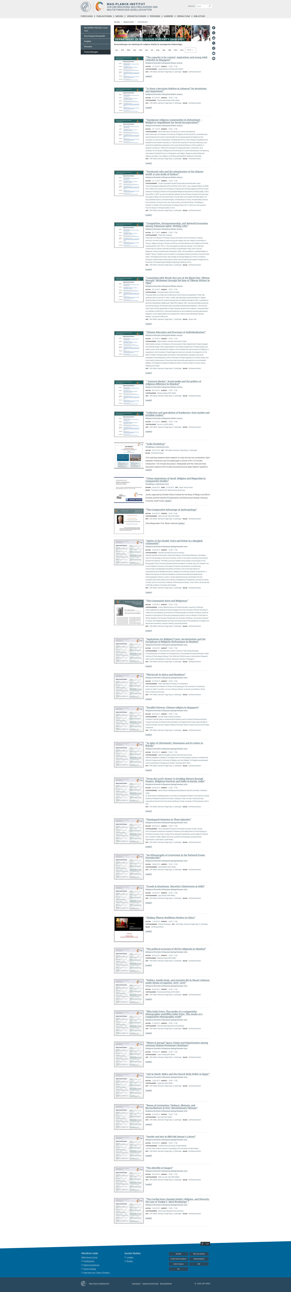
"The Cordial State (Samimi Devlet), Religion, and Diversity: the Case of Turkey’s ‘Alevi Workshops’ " (178, 1200)
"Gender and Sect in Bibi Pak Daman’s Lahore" (171, 1136)
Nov (175, 50)
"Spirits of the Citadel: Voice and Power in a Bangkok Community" (174, 542)
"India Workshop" (156, 444)
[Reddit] (213, 38)
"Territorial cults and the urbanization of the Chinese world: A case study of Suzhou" (174, 173)
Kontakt (178, 1254)
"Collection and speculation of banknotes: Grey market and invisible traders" (177, 414)
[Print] (213, 58)
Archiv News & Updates (178, 1259)
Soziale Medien (132, 1253)
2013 (189, 50)
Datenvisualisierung (91, 1265)
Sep (163, 50)
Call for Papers (178, 1264)
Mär (128, 50)
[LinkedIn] (213, 33)
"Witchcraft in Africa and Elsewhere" (166, 674)
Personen (88, 46)
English (191, 6)
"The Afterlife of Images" (159, 1168)
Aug (157, 50)
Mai (140, 50)
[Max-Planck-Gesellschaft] (85, 1283)
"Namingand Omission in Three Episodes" (168, 819)
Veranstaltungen (91, 52)
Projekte (87, 41)
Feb (122, 50)
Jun (146, 50)
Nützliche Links (89, 1253)
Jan (116, 50)
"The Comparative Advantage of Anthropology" (171, 509)
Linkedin (130, 1257)
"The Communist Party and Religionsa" (167, 600)
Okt (169, 50)
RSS (199, 1264)
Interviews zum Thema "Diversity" (96, 1273)
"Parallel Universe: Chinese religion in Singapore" (172, 707)
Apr (134, 50)
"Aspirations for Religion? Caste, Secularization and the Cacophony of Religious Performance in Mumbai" (176, 640)
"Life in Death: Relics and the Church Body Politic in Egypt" (178, 1074)
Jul (152, 50)
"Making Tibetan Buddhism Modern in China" (171, 917)
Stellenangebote (198, 1259)
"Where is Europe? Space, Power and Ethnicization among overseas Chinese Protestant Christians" (177, 1044)
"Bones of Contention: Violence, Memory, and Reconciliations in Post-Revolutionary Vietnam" (172, 1106)
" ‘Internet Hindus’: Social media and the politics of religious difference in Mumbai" (173, 382)
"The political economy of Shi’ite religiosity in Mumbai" (176, 949)
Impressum (136, 1284)
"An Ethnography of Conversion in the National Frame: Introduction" (175, 856)
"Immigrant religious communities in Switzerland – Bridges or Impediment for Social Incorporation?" (174, 121)
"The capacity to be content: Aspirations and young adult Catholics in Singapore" (176, 58)
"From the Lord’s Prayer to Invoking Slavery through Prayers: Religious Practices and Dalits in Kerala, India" (175, 780)
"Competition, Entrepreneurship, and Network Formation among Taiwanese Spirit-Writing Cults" (177, 224)
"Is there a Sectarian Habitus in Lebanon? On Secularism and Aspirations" (176, 90)
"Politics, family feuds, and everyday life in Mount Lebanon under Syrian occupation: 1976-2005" (178, 981)
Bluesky (130, 1261)
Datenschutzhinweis (150, 1284)
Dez (181, 50)
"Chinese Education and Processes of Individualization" (176, 332)
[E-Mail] (213, 53)
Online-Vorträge (89, 1269)
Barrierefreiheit (166, 1284)
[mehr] (149, 76)
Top (207, 1244)
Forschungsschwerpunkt (94, 36)
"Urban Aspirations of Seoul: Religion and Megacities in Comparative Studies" (176, 479)
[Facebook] (213, 27)
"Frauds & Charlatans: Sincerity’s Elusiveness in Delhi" (175, 886)
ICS (178, 1269)
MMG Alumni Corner (89, 1257)
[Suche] (209, 6)
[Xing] (213, 48)
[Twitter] (213, 43)
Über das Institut (199, 1254)
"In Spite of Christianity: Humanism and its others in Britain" (174, 744)
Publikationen (88, 1261)
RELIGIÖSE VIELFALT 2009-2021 (96, 29)
